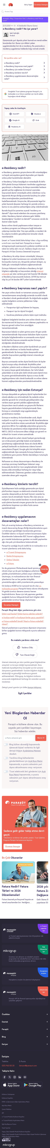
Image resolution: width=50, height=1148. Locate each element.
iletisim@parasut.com (28, 1065)
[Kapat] (40, 565)
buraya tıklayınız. (35, 687)
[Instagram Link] (14, 1077)
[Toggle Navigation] (4, 4)
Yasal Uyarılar (6, 1128)
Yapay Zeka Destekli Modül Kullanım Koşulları (16, 1131)
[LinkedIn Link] (19, 1077)
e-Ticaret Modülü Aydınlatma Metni (13, 1120)
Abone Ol (40, 738)
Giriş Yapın (28, 5)
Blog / (12, 18)
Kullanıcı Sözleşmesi (8, 1094)
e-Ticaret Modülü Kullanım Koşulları (13, 1117)
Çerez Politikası (6, 1109)
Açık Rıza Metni (7, 1105)
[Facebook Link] (4, 1077)
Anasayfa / (6, 18)
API (3, 1113)
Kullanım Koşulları (7, 1098)
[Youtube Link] (24, 1077)
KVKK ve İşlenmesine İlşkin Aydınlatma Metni (16, 1102)
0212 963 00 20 (8, 1065)
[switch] (6, 744)
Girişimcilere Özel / (20, 18)
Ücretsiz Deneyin (41, 5)
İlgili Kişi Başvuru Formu (9, 1124)
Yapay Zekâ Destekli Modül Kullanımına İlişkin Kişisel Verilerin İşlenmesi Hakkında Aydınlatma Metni (24, 1135)
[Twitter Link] (9, 1077)
